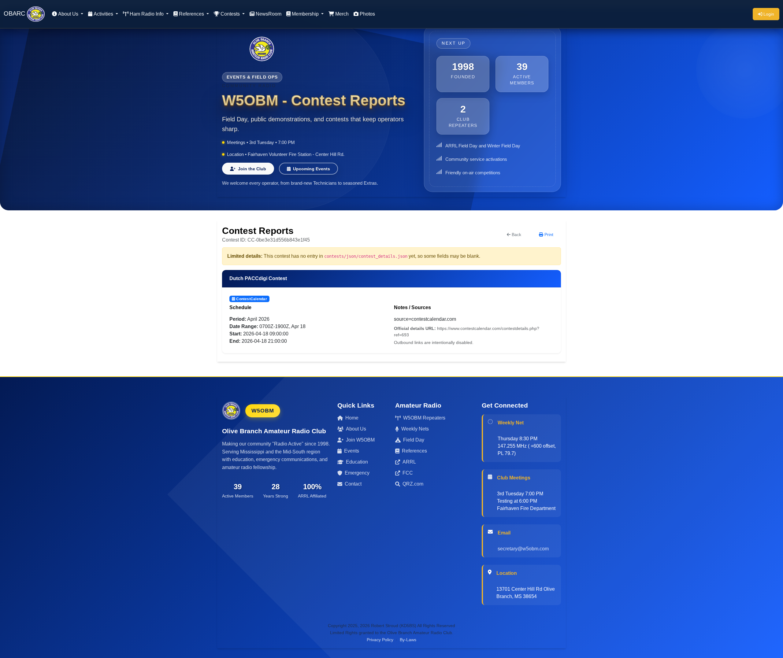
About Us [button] (69, 14)
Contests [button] (231, 14)
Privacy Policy (380, 639)
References (414, 450)
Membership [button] (306, 14)
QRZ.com (413, 483)
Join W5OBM (360, 439)
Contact (353, 483)
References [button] (192, 14)
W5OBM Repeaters (424, 417)
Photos (367, 14)
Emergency (357, 472)
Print (548, 234)
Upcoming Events (311, 168)
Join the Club (252, 168)
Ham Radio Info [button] (147, 14)
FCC (408, 472)
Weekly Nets (415, 428)
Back (516, 234)
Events (351, 450)
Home (351, 417)
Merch (342, 14)
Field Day (413, 439)
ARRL (409, 461)
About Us (356, 428)
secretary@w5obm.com (523, 548)
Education (357, 461)
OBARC (15, 13)
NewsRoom (268, 14)
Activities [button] (104, 14)
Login (768, 14)
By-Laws (408, 639)
